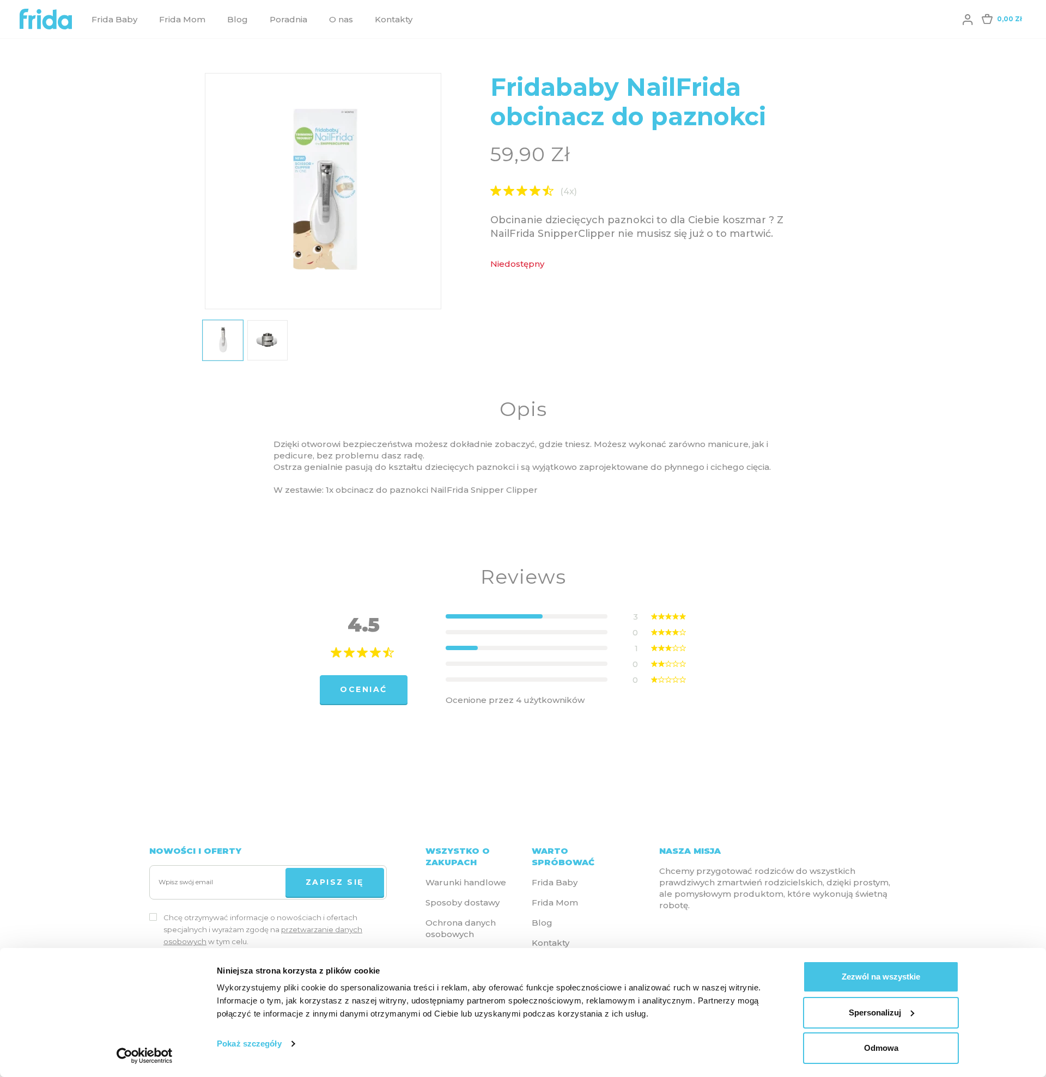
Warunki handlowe (465, 882)
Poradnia (288, 19)
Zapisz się (335, 882)
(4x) (568, 191)
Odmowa (881, 1047)
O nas (341, 19)
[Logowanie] (967, 19)
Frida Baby (114, 19)
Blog (237, 19)
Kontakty (393, 19)
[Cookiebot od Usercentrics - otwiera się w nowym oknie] (144, 1056)
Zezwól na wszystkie (881, 976)
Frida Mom (182, 19)
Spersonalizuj (875, 1012)
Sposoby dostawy (462, 902)
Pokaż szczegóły (249, 1043)
